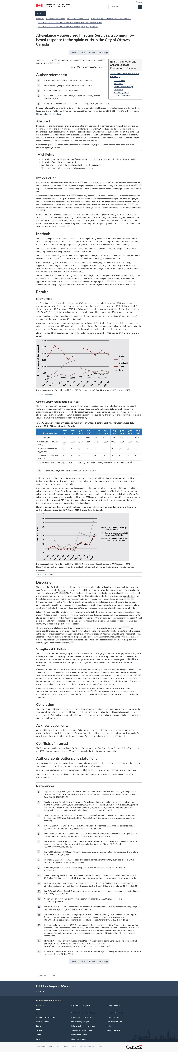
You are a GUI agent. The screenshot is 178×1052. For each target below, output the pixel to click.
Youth (109, 1026)
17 (133, 659)
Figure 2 (58, 491)
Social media (40, 1047)
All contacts (40, 1006)
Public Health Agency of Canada (78, 19)
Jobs (37, 1013)
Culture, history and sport (80, 1022)
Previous (74, 52)
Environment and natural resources (83, 1013)
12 (113, 281)
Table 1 (81, 406)
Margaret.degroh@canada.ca (48, 114)
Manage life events (113, 1030)
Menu (40, 13)
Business (39, 1026)
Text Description (46, 394)
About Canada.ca (70, 1047)
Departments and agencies (55, 19)
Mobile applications (54, 1047)
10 (69, 226)
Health (38, 1035)
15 (128, 627)
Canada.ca (40, 19)
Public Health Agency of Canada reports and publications (111, 19)
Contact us (40, 991)
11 (109, 281)
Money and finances (78, 1039)
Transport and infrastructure (81, 1030)
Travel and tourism (42, 1022)
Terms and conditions (86, 1047)
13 (64, 592)
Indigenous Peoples (114, 1017)
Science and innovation (115, 1013)
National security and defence (81, 1017)
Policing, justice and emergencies (83, 1026)
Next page (103, 52)
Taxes (38, 1039)
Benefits (39, 1030)
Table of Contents (88, 52)
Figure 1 (110, 323)
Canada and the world (79, 1035)
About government (113, 1006)
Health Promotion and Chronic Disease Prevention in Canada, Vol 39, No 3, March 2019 (68, 27)
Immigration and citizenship (46, 1017)
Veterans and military (114, 1022)
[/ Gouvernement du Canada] (53, 6)
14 (133, 598)
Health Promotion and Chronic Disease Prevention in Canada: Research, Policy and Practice (70, 23)
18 (96, 691)
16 (129, 659)
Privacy (99, 1047)
